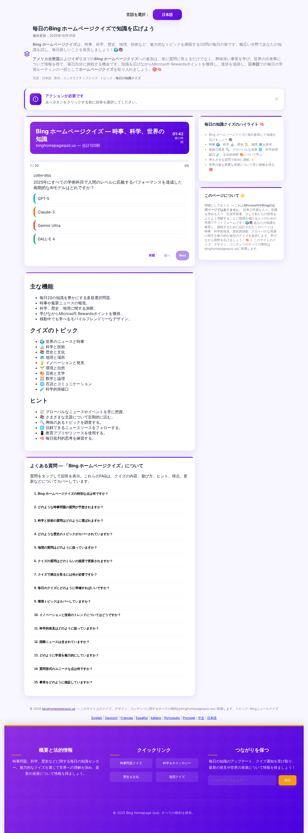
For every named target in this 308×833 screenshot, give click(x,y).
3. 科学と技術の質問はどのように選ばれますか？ (68, 520)
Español (142, 718)
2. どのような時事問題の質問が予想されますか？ (68, 507)
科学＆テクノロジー (177, 763)
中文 (201, 718)
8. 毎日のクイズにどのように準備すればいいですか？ (72, 588)
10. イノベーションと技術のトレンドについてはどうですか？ (77, 615)
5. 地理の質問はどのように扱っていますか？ (65, 547)
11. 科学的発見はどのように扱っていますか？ (66, 628)
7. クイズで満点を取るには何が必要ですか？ (65, 574)
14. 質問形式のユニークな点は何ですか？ (63, 669)
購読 (287, 780)
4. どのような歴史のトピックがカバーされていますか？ (73, 534)
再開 (152, 255)
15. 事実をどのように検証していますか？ (63, 682)
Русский (189, 718)
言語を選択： (138, 14)
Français (127, 718)
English (96, 718)
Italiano (156, 718)
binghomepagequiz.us (58, 709)
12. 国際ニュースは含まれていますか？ (62, 642)
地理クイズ (177, 777)
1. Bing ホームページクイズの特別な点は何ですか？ (71, 493)
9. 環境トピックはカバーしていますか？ (62, 601)
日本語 (212, 718)
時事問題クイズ (131, 763)
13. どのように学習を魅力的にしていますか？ (66, 655)
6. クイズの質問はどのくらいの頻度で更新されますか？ (73, 561)
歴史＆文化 (131, 777)
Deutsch (111, 718)
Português (172, 718)
